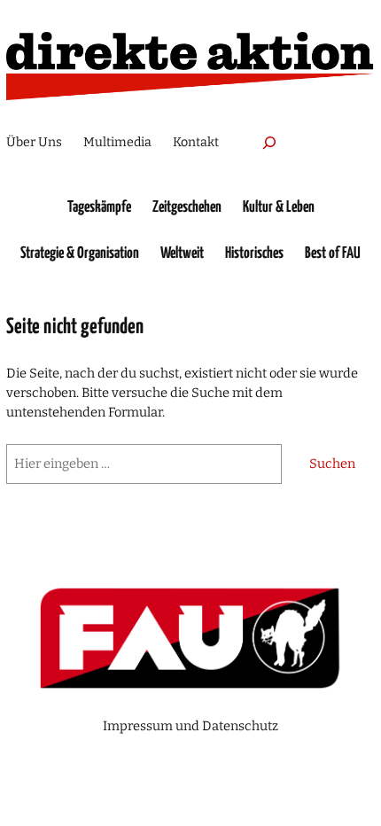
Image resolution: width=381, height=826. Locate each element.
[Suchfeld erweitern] (269, 142)
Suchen (332, 463)
